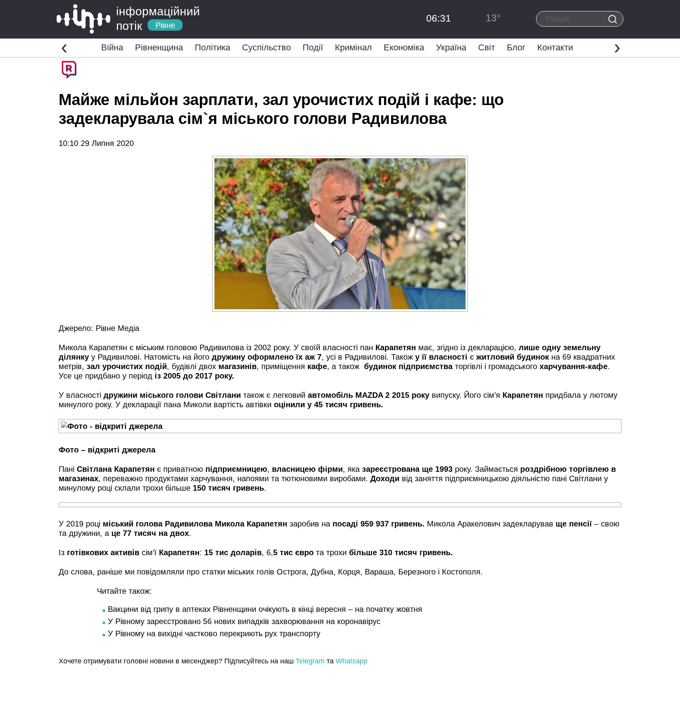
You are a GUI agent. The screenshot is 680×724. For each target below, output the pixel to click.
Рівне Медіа (117, 328)
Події (313, 47)
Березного (417, 571)
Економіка (404, 47)
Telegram (310, 661)
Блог (516, 47)
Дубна (322, 571)
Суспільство (266, 47)
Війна (112, 47)
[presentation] (64, 47)
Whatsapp (352, 661)
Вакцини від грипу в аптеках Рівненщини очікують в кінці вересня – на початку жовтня (265, 609)
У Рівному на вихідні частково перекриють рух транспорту (214, 633)
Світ (486, 47)
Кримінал (353, 47)
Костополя (461, 571)
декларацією (491, 347)
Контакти (555, 47)
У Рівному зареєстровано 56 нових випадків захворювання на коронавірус (244, 621)
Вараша (379, 571)
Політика (212, 47)
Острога (291, 571)
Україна (451, 47)
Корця (349, 571)
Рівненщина (159, 47)
